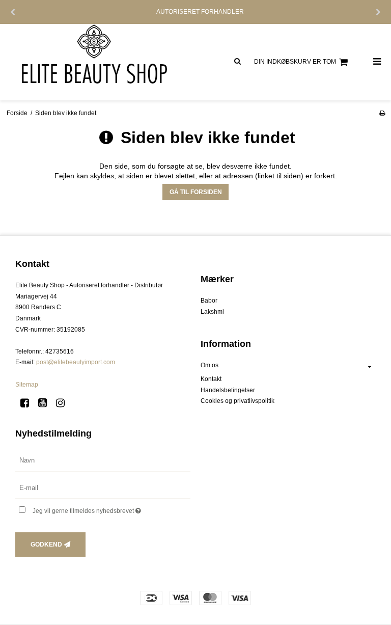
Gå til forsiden (196, 192)
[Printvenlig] (382, 113)
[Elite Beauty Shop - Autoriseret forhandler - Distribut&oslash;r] (97, 62)
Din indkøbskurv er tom (295, 61)
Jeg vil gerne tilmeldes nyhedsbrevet (111, 508)
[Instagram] (64, 403)
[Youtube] (46, 403)
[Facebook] (28, 403)
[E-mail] (102, 487)
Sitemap (26, 384)
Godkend (46, 544)
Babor (209, 300)
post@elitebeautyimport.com (75, 362)
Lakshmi (212, 311)
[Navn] (102, 460)
